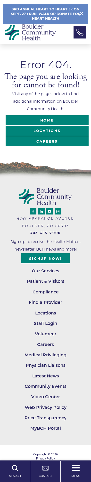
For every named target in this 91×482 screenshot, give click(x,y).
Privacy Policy (45, 458)
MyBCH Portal (45, 428)
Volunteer (45, 333)
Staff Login (45, 323)
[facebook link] (33, 211)
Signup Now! (45, 258)
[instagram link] (58, 211)
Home (47, 120)
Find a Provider (45, 302)
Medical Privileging (45, 354)
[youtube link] (49, 211)
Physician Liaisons (46, 365)
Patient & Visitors (45, 281)
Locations (47, 131)
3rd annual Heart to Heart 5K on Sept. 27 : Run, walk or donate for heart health (45, 13)
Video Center (45, 396)
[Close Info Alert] (81, 13)
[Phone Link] (80, 32)
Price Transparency (45, 417)
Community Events (45, 386)
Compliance (46, 291)
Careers (47, 141)
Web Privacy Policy (45, 407)
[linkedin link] (41, 211)
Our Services (45, 270)
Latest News (45, 375)
